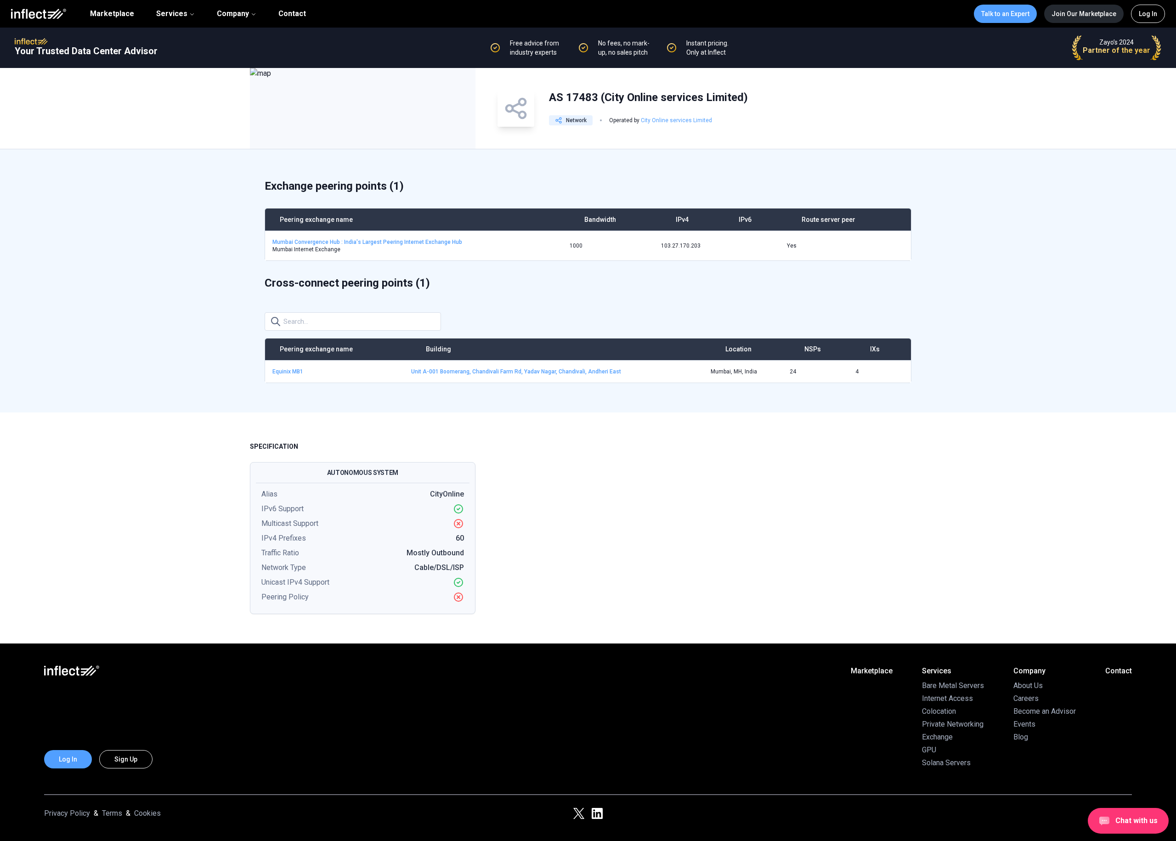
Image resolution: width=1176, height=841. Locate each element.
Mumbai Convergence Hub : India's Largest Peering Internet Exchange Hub (367, 242)
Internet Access (947, 698)
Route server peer (828, 219)
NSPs (812, 349)
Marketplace (112, 13)
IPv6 (745, 219)
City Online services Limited (676, 120)
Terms (112, 813)
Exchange (937, 737)
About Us (1028, 685)
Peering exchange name (316, 219)
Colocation (939, 711)
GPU (929, 749)
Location (738, 349)
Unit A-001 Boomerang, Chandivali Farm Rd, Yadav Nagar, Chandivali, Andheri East (516, 371)
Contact (292, 13)
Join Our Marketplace (1084, 13)
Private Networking (953, 724)
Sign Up (125, 759)
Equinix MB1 (287, 371)
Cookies (147, 813)
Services (171, 13)
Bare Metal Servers (953, 685)
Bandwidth (600, 219)
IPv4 (682, 219)
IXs (875, 349)
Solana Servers (946, 762)
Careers (1026, 698)
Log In (1148, 13)
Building (438, 349)
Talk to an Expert (1005, 13)
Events (1024, 724)
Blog (1020, 737)
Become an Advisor (1044, 711)
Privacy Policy (67, 813)
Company (233, 13)
